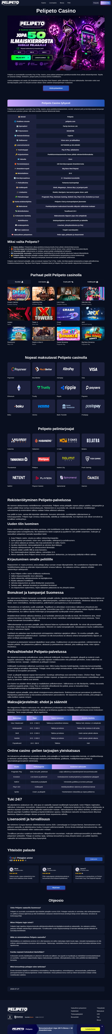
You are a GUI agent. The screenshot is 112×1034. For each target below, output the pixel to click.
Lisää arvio (93, 859)
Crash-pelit (67, 282)
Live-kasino (42, 282)
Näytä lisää (55, 887)
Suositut (18, 282)
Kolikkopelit (91, 282)
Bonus (62, 3)
